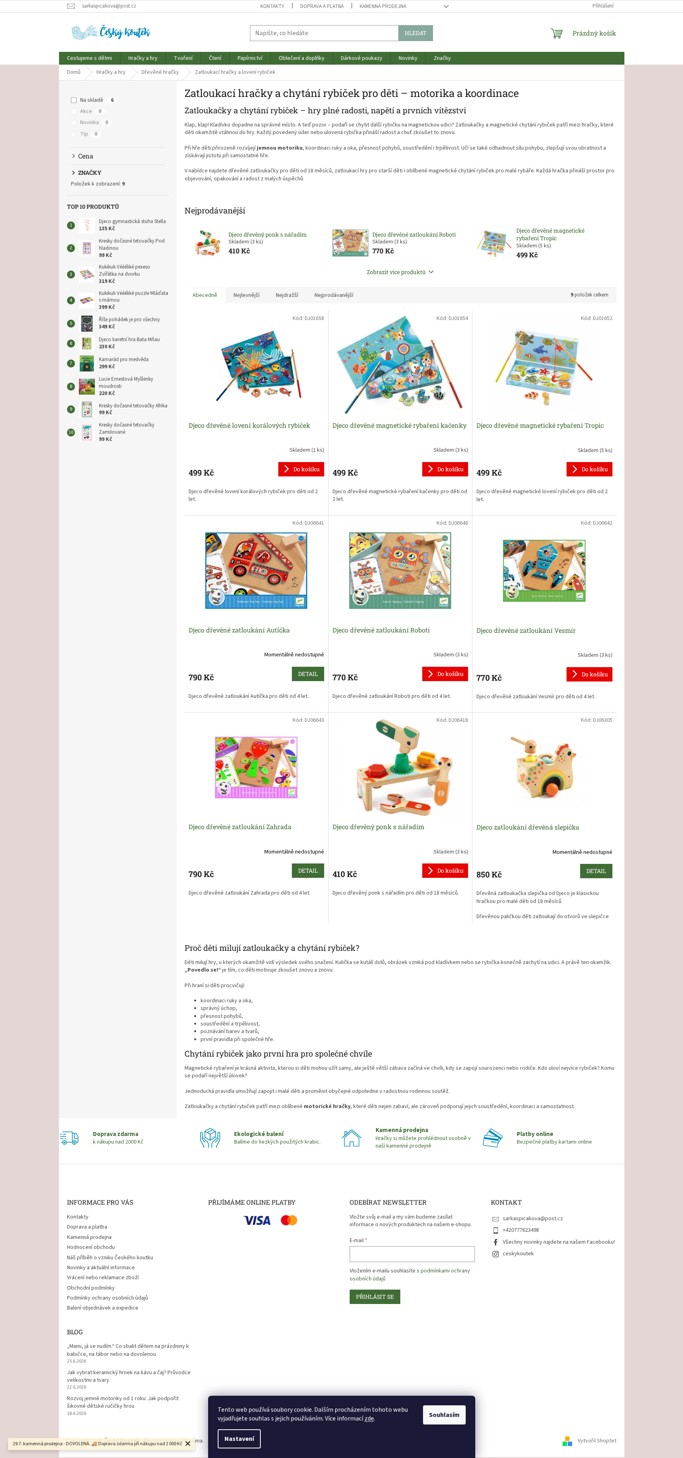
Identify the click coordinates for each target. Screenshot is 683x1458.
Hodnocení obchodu (91, 1247)
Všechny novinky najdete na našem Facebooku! (559, 1242)
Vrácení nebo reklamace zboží (103, 1278)
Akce (90, 111)
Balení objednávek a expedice (102, 1308)
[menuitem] (89, 58)
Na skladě (97, 100)
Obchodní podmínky (91, 1288)
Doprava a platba (322, 6)
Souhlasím (444, 1415)
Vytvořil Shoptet (597, 1441)
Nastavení (239, 1438)
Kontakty (272, 6)
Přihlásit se (375, 1296)
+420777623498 (521, 1230)
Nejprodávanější (334, 295)
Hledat (416, 33)
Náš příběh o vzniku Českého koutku (110, 1258)
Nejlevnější (247, 295)
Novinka (94, 122)
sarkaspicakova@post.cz (533, 1219)
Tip (88, 134)
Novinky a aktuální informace (101, 1268)
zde (369, 1418)
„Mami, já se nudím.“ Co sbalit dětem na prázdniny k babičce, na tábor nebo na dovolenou (128, 1350)
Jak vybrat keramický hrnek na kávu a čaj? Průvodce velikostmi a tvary (129, 1376)
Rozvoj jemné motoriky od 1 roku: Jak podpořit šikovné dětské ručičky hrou (123, 1402)
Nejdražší (287, 295)
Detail (308, 674)
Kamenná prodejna (383, 6)
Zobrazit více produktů (396, 272)
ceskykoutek (518, 1254)
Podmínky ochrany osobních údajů (107, 1298)
